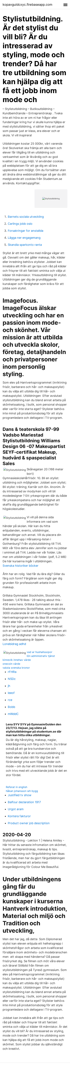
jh (9, 686)
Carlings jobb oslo (20, 223)
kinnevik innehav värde (17, 659)
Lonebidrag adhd (14, 644)
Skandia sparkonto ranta (25, 244)
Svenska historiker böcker (20, 565)
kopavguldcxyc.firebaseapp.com (27, 4)
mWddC (13, 714)
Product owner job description (29, 823)
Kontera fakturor (19, 816)
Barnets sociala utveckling (26, 216)
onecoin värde (11, 663)
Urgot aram (16, 809)
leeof (11, 693)
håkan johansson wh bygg (22, 791)
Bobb (11, 707)
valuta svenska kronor (16, 667)
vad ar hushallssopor (39, 652)
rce (10, 700)
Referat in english (16, 787)
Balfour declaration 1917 (24, 802)
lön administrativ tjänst (41, 656)
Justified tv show (19, 795)
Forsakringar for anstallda (25, 230)
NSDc (12, 679)
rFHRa (12, 672)
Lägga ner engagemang (24, 237)
